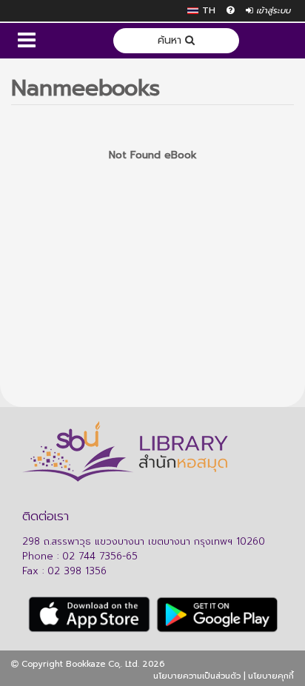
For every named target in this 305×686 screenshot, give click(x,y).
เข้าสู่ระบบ (271, 10)
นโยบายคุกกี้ (271, 676)
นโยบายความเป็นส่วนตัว (197, 676)
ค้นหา (171, 40)
